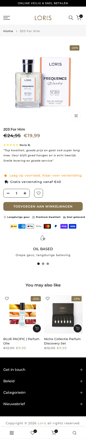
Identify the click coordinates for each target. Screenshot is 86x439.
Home (8, 31)
